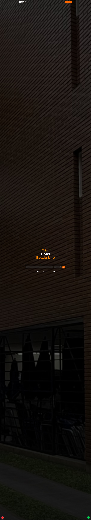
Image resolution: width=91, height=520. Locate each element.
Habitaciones (34, 1)
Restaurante (40, 1)
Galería (48, 1)
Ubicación (53, 1)
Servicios (44, 1)
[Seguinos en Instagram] (2, 517)
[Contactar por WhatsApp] (88, 517)
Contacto (57, 1)
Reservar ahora (68, 1)
